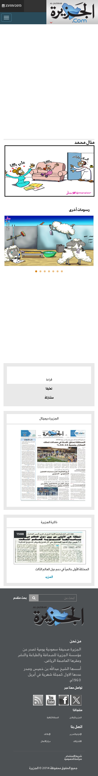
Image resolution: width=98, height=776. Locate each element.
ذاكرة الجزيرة (49, 522)
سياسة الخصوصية (73, 759)
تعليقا (49, 388)
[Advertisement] (49, 80)
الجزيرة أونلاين (75, 718)
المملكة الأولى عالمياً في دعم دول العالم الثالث (62, 569)
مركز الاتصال (45, 741)
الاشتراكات (77, 741)
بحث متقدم (20, 598)
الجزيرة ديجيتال (49, 418)
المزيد (49, 577)
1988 (20, 534)
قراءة (49, 379)
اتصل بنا (76, 727)
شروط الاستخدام (74, 756)
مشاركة (49, 397)
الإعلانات (47, 734)
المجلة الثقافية (53, 718)
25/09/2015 (13, 6)
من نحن (75, 641)
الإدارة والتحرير (76, 734)
